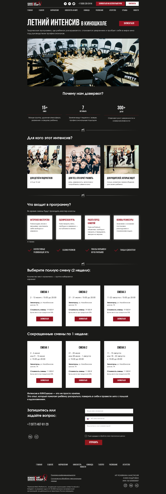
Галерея (101, 465)
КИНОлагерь (77, 465)
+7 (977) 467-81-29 (37, 424)
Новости (136, 10)
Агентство (112, 10)
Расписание (99, 10)
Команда (87, 10)
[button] (129, 23)
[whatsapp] (73, 3)
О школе (41, 10)
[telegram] (65, 3)
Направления (54, 10)
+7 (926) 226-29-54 (85, 4)
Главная (39, 465)
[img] (137, 485)
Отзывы (124, 10)
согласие (95, 436)
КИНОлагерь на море (71, 10)
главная (30, 10)
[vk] (69, 3)
